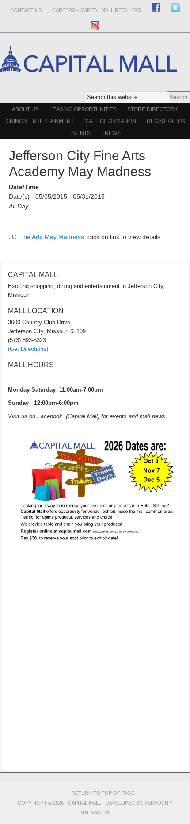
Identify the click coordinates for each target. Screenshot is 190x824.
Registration (166, 121)
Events (80, 133)
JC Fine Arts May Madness (46, 236)
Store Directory (152, 109)
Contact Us (26, 10)
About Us (25, 109)
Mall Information (110, 121)
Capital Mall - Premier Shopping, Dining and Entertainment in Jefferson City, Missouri (88, 87)
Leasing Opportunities (83, 109)
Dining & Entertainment (39, 121)
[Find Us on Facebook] (156, 7)
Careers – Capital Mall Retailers (96, 10)
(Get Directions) (28, 349)
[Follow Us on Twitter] (175, 7)
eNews (111, 133)
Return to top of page (103, 793)
